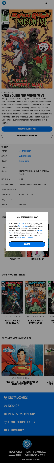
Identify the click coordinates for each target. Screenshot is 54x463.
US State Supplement (25, 237)
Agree (27, 244)
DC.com (21, 224)
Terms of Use (23, 226)
